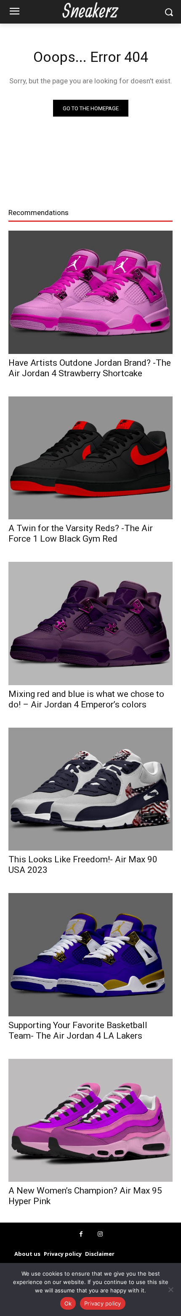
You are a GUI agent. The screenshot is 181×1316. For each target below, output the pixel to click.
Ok (68, 1303)
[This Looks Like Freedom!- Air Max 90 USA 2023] (90, 789)
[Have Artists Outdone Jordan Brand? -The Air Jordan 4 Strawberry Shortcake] (90, 292)
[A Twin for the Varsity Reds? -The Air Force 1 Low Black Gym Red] (90, 458)
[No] (170, 1289)
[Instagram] (100, 1234)
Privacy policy (102, 1303)
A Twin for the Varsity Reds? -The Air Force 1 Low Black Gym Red (80, 533)
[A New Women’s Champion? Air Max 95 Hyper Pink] (90, 1120)
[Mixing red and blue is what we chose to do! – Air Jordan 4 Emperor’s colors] (90, 623)
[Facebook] (81, 1234)
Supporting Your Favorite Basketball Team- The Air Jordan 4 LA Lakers (77, 1030)
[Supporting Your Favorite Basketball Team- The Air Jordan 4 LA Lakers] (90, 954)
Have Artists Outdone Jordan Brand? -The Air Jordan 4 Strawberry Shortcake (89, 368)
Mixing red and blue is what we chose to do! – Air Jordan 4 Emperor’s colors (86, 699)
